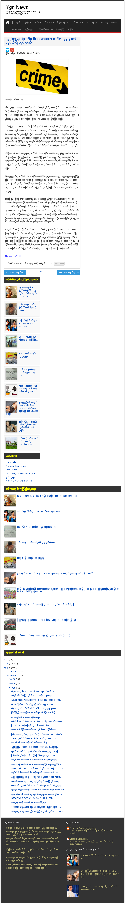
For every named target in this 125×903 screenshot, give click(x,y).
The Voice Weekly (13, 256)
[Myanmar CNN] (7, 22)
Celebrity (104, 22)
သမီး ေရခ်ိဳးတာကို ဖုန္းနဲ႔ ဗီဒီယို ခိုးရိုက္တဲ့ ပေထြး (27, 307)
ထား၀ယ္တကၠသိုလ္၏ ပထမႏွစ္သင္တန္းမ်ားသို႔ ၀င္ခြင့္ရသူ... (37, 785)
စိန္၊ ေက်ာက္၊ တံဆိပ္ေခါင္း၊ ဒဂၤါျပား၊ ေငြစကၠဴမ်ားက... (34, 708)
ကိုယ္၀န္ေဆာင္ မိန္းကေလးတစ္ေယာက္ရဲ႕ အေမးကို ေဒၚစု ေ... (38, 721)
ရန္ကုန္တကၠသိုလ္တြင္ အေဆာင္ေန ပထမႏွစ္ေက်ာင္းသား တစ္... (39, 790)
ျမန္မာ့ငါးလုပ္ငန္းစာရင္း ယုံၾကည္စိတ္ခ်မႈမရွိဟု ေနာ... (34, 755)
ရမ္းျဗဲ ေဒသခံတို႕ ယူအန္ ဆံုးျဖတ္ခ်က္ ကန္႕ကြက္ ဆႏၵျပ (35, 751)
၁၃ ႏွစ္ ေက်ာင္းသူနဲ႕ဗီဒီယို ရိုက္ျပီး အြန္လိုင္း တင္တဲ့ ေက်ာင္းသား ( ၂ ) (28, 292)
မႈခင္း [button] (37, 22)
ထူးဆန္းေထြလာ (46, 29)
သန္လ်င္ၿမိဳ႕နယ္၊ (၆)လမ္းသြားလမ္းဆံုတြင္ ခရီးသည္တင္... (36, 764)
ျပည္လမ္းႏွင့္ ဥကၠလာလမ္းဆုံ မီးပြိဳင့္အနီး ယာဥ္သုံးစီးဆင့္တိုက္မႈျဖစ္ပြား (47, 620)
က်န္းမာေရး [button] (76, 22)
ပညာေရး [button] (91, 22)
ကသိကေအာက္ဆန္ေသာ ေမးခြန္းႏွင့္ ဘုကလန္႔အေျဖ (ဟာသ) (28, 389)
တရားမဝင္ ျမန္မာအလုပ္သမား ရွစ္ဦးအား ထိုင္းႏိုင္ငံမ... (34, 729)
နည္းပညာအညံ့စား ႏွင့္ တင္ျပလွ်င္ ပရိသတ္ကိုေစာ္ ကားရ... (36, 777)
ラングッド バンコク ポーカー (20, 481)
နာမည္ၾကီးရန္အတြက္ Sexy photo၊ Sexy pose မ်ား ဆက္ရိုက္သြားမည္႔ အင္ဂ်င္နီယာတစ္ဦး (22, 408)
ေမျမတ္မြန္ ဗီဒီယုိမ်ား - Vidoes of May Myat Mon (28, 323)
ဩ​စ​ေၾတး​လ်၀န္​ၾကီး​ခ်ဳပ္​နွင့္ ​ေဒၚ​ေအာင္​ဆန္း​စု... (31, 725)
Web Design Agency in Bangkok (20, 473)
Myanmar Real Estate (16, 466)
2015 (6, 659)
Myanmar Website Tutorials (83, 828)
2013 (6, 668)
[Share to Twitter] (7, 50)
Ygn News (17, 7)
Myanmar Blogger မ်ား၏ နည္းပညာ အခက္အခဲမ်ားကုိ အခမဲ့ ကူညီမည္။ (91, 843)
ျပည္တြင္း (16, 22)
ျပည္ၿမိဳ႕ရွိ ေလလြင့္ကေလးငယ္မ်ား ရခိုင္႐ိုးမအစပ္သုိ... (34, 712)
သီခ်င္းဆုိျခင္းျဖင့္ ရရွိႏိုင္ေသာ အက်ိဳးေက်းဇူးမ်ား (32, 695)
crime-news (59, 264)
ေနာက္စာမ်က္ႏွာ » (69, 272)
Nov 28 (12, 688)
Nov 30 (12, 679)
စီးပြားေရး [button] (61, 22)
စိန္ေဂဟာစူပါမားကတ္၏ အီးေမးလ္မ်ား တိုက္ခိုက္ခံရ (33, 691)
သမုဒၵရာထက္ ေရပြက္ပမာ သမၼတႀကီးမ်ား (29, 802)
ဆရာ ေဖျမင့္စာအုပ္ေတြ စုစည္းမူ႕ (28, 355)
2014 (6, 663)
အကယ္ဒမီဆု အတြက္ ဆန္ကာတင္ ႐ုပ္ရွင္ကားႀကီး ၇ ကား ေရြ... (38, 768)
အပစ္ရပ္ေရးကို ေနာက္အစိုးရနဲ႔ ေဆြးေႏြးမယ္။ (28, 372)
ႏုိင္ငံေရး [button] (48, 22)
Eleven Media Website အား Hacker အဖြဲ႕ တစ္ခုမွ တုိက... (36, 700)
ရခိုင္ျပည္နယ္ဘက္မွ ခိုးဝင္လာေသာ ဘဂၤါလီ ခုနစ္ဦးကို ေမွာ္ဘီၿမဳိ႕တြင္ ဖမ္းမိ (41, 41)
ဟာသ (114, 22)
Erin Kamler (11, 462)
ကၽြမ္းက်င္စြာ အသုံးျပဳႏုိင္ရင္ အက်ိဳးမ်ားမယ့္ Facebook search (91, 832)
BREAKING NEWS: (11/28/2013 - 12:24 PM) (32, 798)
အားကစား (16, 29)
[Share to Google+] (12, 50)
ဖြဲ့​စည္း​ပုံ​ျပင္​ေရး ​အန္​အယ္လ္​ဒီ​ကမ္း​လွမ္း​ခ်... (30, 742)
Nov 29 (12, 683)
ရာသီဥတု (60, 29)
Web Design (11, 470)
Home (41, 271)
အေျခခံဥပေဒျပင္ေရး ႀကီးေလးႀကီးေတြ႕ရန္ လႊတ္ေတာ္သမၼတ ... (38, 811)
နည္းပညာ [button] (29, 29)
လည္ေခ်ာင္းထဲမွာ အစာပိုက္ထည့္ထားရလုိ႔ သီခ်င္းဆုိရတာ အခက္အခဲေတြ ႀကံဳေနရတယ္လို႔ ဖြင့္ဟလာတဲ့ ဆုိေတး (32, 867)
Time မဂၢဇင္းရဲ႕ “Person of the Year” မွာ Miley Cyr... (34, 738)
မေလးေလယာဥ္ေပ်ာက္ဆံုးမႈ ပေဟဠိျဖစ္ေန (28, 338)
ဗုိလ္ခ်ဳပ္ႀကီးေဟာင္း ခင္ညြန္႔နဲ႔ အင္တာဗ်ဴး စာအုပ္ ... (33, 704)
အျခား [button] (71, 29)
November (12, 676)
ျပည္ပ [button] (27, 22)
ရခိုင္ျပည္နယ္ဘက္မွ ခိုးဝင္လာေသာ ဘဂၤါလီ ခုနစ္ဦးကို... (35, 747)
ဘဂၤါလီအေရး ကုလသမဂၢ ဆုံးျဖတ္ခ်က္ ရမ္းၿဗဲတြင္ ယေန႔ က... (37, 781)
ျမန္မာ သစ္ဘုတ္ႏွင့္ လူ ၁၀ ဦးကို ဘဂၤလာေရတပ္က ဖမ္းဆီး (36, 734)
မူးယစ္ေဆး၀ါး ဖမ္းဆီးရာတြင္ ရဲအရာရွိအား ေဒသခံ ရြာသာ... (36, 794)
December (12, 671)
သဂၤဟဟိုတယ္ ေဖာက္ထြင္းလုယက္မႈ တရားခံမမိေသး (28, 441)
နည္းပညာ (10, 477)
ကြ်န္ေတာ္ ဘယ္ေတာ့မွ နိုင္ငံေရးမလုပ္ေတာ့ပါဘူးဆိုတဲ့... (35, 760)
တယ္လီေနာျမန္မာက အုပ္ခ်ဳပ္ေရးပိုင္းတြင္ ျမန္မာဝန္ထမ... (36, 807)
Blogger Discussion (79, 839)
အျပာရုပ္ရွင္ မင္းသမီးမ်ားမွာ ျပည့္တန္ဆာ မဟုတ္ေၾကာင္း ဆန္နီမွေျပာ (28, 426)
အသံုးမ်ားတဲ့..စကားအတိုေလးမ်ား (25, 717)
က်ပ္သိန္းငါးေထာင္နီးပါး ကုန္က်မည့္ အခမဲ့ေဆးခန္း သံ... (35, 772)
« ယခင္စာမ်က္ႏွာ (15, 272)
